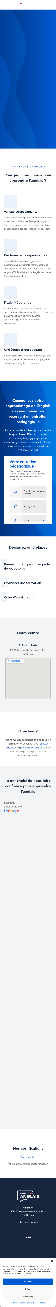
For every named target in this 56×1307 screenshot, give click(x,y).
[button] (52, 1261)
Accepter (28, 1281)
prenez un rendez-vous (32, 747)
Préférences (28, 1296)
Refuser (28, 1289)
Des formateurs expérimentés (25, 255)
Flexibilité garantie (17, 302)
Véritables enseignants (20, 212)
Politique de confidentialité (35, 1303)
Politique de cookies (18, 1303)
